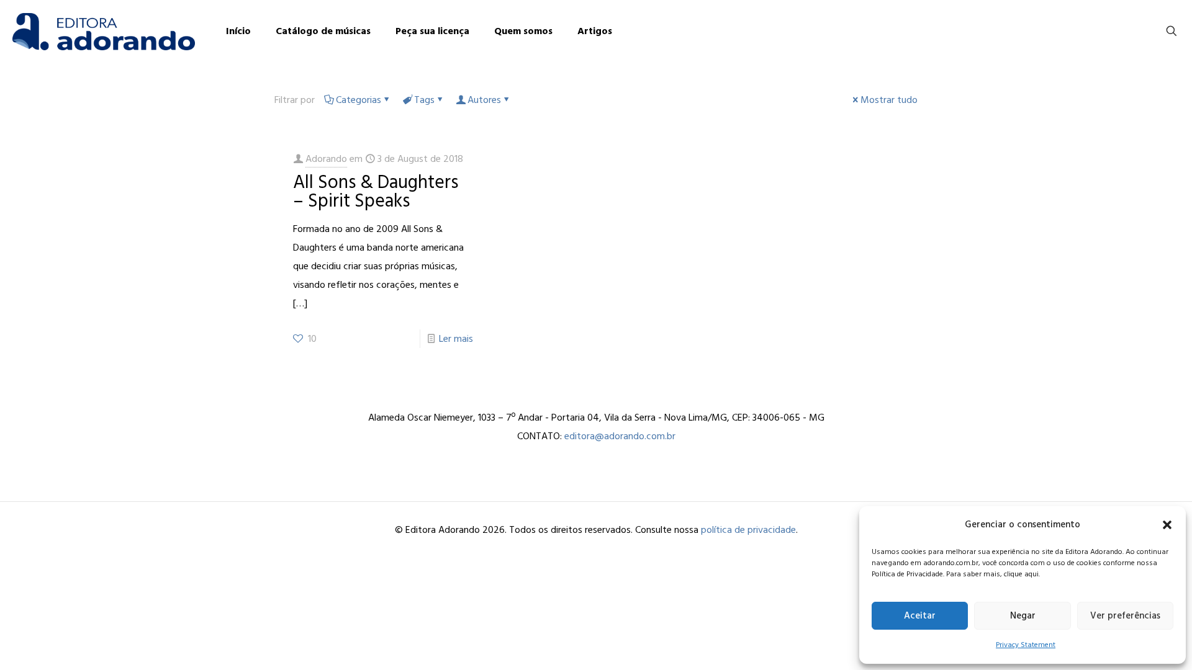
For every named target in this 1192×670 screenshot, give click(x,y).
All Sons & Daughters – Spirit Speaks (375, 192)
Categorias (358, 100)
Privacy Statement (1025, 645)
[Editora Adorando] (103, 31)
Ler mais (456, 339)
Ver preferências (1125, 615)
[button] (1167, 525)
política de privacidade (748, 530)
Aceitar (920, 615)
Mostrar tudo (889, 100)
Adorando (326, 159)
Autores (484, 100)
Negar (1023, 615)
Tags (424, 100)
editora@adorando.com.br (619, 436)
